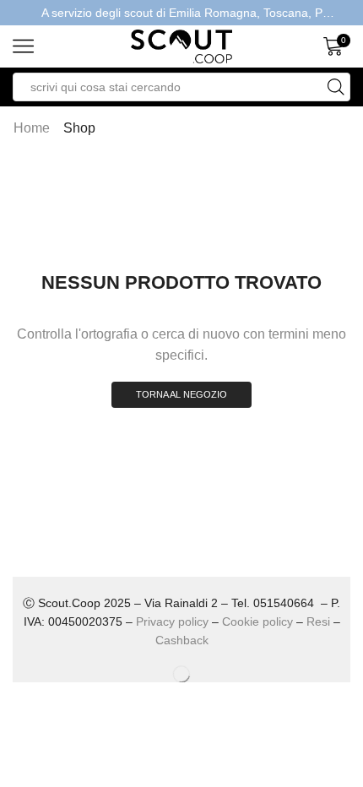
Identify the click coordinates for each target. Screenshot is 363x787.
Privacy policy (172, 621)
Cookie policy (257, 621)
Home (32, 128)
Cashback (182, 640)
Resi (318, 621)
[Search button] (335, 86)
